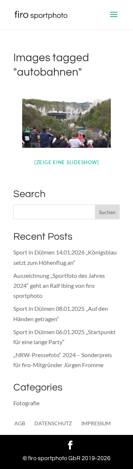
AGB (19, 423)
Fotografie (26, 402)
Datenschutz (53, 423)
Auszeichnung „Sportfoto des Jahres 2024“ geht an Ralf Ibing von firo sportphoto (59, 285)
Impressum (96, 423)
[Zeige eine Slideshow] (66, 162)
